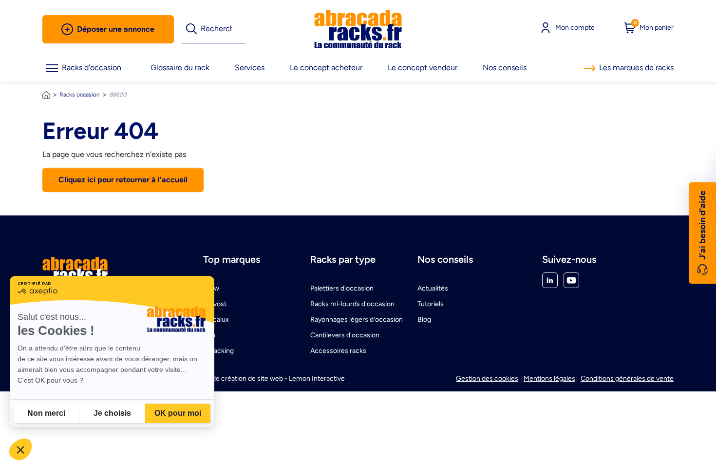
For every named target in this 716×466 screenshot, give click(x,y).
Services (249, 67)
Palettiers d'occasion (342, 288)
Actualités (432, 288)
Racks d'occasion (91, 67)
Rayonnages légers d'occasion (356, 319)
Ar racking (218, 351)
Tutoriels (430, 304)
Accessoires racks (338, 351)
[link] (358, 29)
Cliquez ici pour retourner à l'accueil (123, 179)
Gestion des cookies (487, 378)
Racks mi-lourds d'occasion (352, 304)
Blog (424, 319)
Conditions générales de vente (627, 378)
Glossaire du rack (180, 67)
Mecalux (216, 319)
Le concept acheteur (326, 67)
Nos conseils (505, 67)
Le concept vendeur (422, 67)
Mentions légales (549, 378)
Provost (214, 304)
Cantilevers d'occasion (344, 335)
